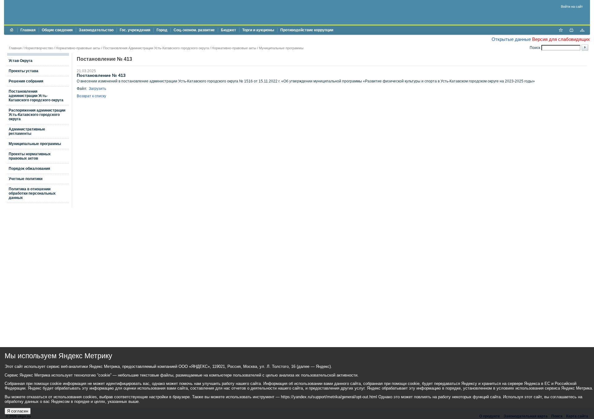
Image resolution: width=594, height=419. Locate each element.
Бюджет (228, 30)
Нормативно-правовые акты (78, 48)
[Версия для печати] (571, 31)
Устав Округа (20, 61)
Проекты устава (23, 71)
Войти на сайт (572, 6)
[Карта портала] (582, 31)
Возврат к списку (91, 96)
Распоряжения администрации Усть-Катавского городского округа (37, 114)
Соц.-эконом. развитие (194, 30)
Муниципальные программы (281, 48)
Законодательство (96, 30)
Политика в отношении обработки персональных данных (32, 193)
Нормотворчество (38, 48)
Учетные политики (25, 179)
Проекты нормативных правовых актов (30, 156)
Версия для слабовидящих (561, 39)
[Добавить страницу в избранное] (560, 31)
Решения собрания (26, 81)
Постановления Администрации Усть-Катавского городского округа (156, 48)
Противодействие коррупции (306, 30)
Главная (28, 30)
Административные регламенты (27, 131)
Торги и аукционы (258, 30)
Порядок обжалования (29, 168)
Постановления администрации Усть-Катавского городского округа (36, 95)
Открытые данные (511, 39)
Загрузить (97, 88)
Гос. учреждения (135, 30)
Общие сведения (57, 30)
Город (162, 30)
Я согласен (17, 411)
